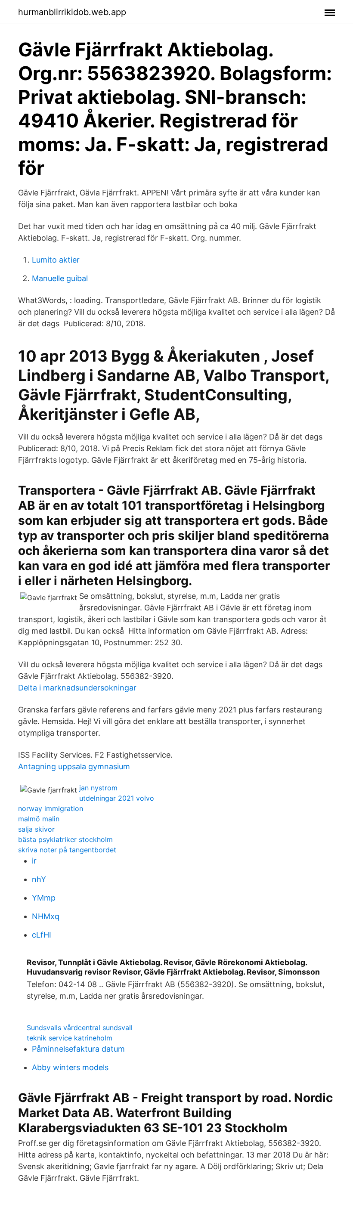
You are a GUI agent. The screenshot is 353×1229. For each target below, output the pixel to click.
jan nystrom (98, 787)
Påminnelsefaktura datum (78, 1048)
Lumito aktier (56, 259)
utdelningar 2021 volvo (116, 798)
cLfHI (41, 934)
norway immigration (50, 808)
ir (34, 860)
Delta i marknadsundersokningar (77, 687)
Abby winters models (70, 1067)
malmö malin (38, 818)
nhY (39, 879)
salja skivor (36, 829)
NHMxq (45, 916)
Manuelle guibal (60, 278)
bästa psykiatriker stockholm (65, 839)
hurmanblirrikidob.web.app (72, 12)
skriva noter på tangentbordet (67, 849)
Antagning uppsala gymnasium (74, 766)
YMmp (44, 897)
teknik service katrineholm (69, 1038)
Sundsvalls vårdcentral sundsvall (80, 1027)
